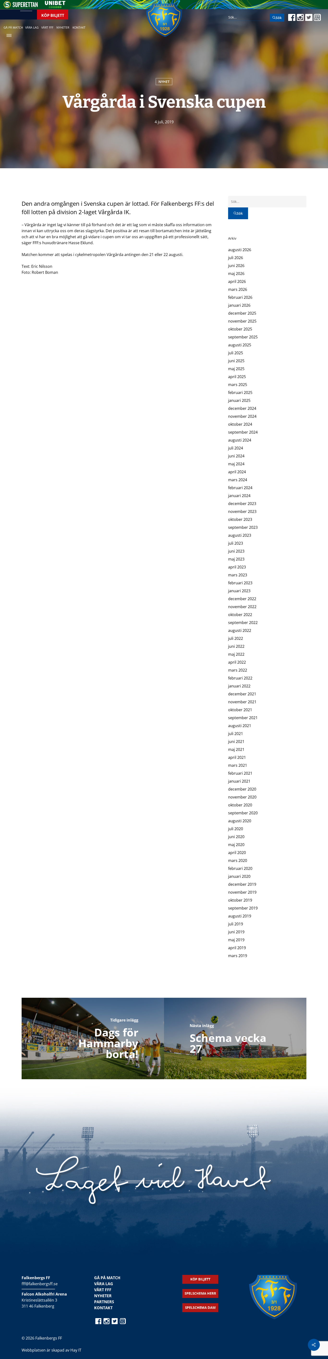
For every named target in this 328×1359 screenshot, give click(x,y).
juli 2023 (235, 543)
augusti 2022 (239, 630)
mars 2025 (237, 384)
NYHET (164, 81)
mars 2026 (237, 289)
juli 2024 (235, 448)
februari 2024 (240, 487)
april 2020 (237, 852)
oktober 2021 (240, 709)
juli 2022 (235, 638)
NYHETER (103, 1295)
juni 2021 (236, 741)
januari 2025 (239, 400)
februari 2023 (240, 583)
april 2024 (237, 471)
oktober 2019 (240, 900)
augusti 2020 (239, 820)
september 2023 (243, 527)
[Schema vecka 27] (235, 1038)
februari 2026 (240, 297)
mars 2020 (237, 860)
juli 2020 (235, 828)
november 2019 (242, 892)
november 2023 (242, 511)
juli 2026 (235, 257)
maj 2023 (236, 559)
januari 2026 (239, 305)
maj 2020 (236, 844)
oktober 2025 (240, 329)
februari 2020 (240, 868)
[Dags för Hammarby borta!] (93, 1038)
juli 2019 (235, 924)
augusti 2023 (239, 535)
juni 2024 (236, 456)
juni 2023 (236, 551)
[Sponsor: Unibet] (55, 6)
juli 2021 (235, 733)
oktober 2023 (240, 519)
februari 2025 (240, 392)
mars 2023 (237, 575)
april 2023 (237, 567)
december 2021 (242, 694)
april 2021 (237, 757)
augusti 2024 (239, 440)
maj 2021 (236, 749)
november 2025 (242, 321)
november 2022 (242, 606)
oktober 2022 (240, 614)
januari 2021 (239, 781)
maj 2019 (236, 939)
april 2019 (237, 947)
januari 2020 (239, 876)
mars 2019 (237, 955)
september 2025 (243, 337)
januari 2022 (239, 686)
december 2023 (242, 503)
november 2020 (242, 797)
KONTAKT (103, 1307)
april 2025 (237, 376)
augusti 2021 (239, 725)
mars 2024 (237, 479)
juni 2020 (236, 836)
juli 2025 (235, 352)
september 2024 (243, 432)
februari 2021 (240, 773)
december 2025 (242, 313)
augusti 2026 (239, 249)
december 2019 (242, 884)
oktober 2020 (240, 805)
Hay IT (75, 1350)
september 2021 (243, 717)
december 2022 (242, 598)
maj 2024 (236, 464)
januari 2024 (239, 495)
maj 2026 (236, 273)
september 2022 (243, 622)
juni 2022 (236, 646)
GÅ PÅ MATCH (107, 1277)
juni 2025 (236, 360)
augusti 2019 (239, 916)
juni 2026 (236, 265)
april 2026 (237, 281)
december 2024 (242, 408)
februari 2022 (240, 678)
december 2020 (242, 789)
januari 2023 (239, 590)
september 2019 (243, 908)
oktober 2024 (240, 424)
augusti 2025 (239, 345)
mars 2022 (237, 670)
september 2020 (243, 813)
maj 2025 (236, 368)
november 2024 (242, 416)
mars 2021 (237, 765)
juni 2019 (236, 932)
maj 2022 (236, 654)
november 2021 (242, 701)
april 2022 (237, 662)
